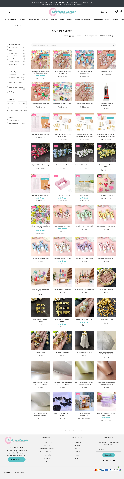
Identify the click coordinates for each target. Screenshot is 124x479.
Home (11, 26)
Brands (11, 117)
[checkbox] (16, 47)
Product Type (13, 72)
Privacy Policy (47, 455)
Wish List (77, 448)
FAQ (47, 461)
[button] (7, 12)
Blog (77, 455)
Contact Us (47, 445)
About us (77, 458)
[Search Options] (114, 45)
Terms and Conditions (47, 452)
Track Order (77, 452)
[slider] (8, 108)
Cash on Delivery (47, 442)
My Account (77, 442)
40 (81, 430)
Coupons (47, 458)
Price (12, 99)
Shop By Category (14, 44)
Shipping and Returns (47, 448)
